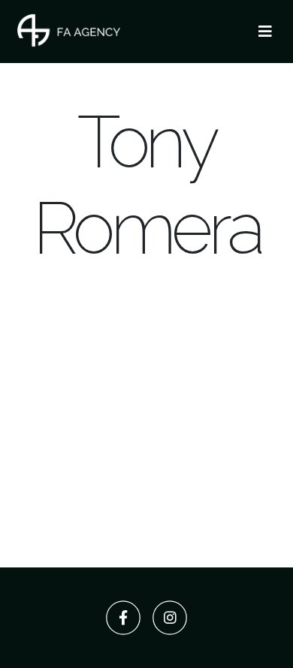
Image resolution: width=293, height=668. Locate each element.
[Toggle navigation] (265, 31)
